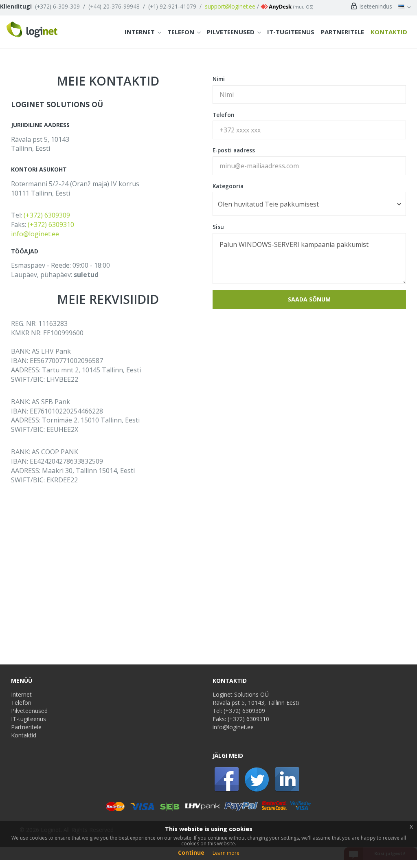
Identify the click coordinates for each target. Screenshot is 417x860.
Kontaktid (389, 32)
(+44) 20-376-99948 (114, 6)
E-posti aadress (234, 150)
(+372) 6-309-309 (57, 6)
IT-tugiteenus (290, 32)
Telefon (180, 32)
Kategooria (228, 186)
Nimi (219, 79)
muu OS (303, 7)
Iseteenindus (375, 6)
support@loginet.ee (230, 6)
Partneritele (342, 32)
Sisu (218, 227)
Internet (140, 32)
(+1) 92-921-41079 (172, 6)
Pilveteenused (231, 32)
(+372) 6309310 (51, 224)
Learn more (226, 852)
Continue (191, 852)
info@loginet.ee (35, 233)
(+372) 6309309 (47, 215)
